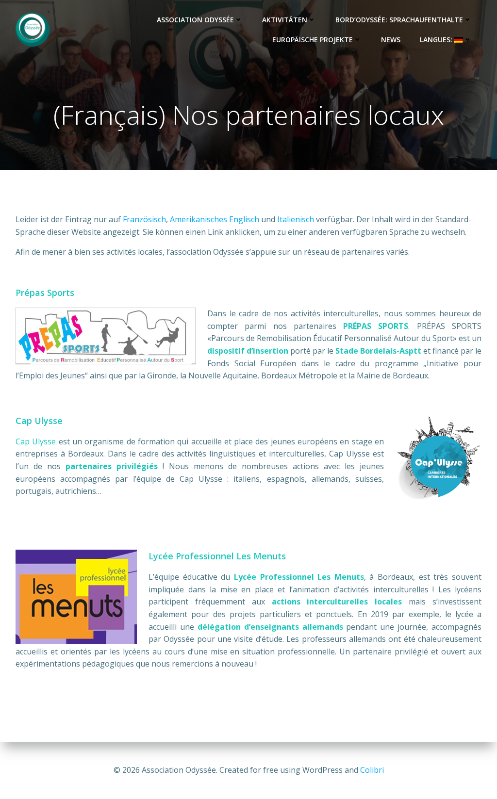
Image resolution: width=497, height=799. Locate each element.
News (390, 39)
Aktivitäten (284, 19)
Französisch (144, 219)
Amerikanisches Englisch (214, 219)
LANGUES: (437, 39)
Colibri (372, 770)
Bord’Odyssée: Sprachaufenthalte (399, 19)
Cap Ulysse (36, 441)
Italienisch (295, 219)
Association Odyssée (195, 19)
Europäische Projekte (312, 39)
